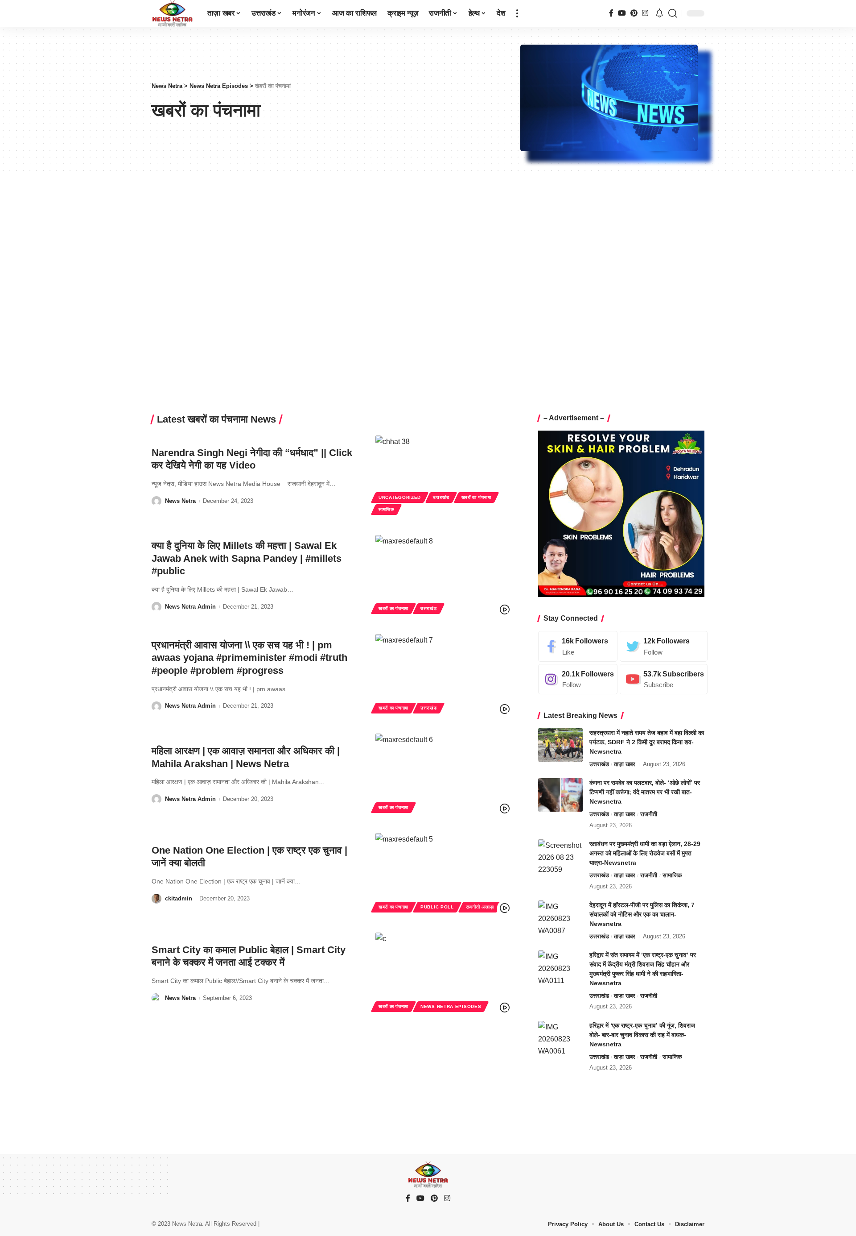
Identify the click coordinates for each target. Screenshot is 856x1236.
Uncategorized (400, 497)
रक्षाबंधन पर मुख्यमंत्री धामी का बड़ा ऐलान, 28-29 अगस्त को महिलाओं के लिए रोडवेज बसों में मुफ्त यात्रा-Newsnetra (644, 853)
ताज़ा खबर (624, 764)
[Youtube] (664, 679)
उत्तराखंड (441, 497)
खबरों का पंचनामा (476, 497)
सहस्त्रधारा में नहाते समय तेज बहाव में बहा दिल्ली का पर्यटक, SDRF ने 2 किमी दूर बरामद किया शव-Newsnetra (646, 742)
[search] (672, 13)
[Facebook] (611, 13)
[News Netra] (172, 13)
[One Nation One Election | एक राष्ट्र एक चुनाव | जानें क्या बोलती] (443, 874)
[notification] (659, 13)
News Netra (180, 501)
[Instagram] (645, 13)
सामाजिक (386, 509)
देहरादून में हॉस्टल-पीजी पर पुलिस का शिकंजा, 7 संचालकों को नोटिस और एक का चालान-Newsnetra (642, 914)
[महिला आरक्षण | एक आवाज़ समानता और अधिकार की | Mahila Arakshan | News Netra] (443, 774)
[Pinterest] (634, 13)
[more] (517, 13)
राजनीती (648, 814)
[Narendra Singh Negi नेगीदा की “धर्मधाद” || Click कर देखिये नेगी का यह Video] (443, 476)
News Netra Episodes (450, 1006)
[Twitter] (664, 646)
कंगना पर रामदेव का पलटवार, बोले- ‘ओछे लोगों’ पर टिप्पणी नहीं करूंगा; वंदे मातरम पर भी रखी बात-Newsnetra (644, 792)
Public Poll (437, 906)
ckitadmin (178, 898)
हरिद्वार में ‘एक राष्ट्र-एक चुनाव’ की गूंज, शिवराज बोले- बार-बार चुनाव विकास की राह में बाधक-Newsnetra (642, 1035)
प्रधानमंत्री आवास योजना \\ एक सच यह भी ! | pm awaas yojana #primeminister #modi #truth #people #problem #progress (249, 657)
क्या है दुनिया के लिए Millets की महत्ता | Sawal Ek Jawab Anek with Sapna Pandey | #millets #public (247, 558)
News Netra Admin (190, 606)
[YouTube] (622, 13)
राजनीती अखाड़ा (480, 906)
